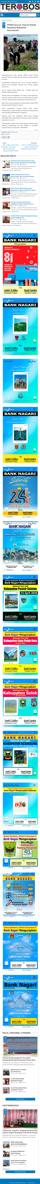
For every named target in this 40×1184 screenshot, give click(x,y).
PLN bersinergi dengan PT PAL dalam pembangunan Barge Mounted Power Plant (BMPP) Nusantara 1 (19, 1059)
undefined (23, 164)
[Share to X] (7, 137)
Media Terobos (4, 1182)
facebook (32, 1)
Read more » (17, 170)
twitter (29, 1)
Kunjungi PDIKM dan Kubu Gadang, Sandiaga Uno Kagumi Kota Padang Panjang (18, 1152)
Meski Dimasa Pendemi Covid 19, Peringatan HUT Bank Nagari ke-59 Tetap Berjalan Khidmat (19, 1161)
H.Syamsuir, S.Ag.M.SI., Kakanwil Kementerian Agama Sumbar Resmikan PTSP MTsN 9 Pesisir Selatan (20, 1131)
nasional (7, 134)
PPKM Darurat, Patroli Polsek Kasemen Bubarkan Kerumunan (21, 27)
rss (38, 1)
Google (37, 1182)
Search (38, 14)
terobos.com (13, 132)
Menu (2, 14)
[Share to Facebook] (9, 137)
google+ (35, 1)
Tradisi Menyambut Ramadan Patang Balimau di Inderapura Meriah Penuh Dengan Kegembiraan (18, 1080)
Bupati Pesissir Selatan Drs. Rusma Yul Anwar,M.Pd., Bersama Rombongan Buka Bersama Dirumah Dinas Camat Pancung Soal (19, 1070)
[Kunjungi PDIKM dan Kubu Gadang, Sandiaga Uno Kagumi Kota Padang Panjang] (6, 1154)
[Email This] (2, 137)
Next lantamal (20, 1099)
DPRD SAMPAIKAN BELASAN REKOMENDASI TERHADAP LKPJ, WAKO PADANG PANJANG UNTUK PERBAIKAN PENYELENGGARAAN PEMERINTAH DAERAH (19, 1143)
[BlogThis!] (5, 137)
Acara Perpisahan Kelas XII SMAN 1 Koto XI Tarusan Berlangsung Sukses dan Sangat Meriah (19, 1089)
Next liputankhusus (20, 1171)
